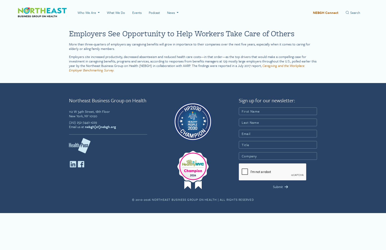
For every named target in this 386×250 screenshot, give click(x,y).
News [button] (171, 12)
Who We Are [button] (87, 12)
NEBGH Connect (325, 12)
